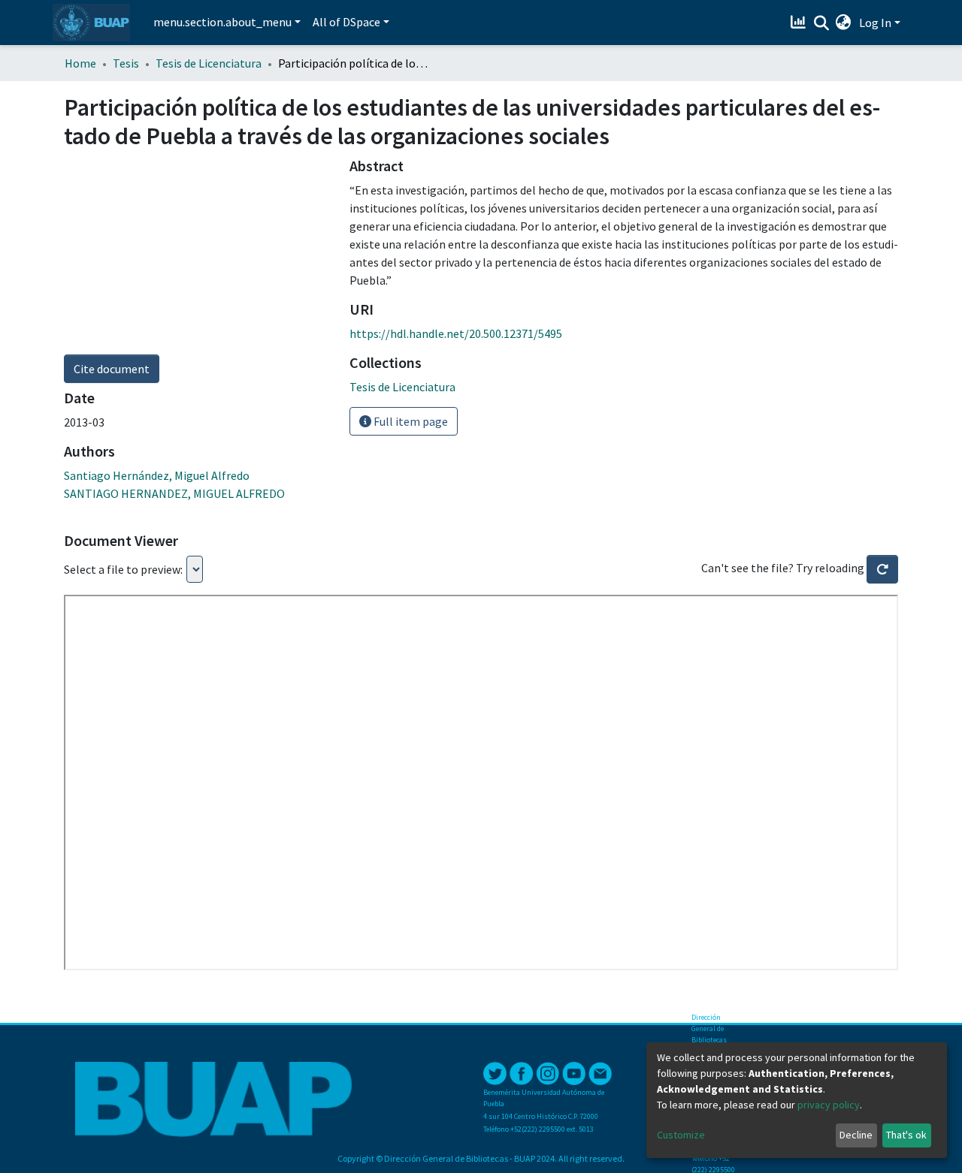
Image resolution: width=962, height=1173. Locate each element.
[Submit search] (821, 23)
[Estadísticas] (800, 23)
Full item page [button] (409, 421)
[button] (843, 23)
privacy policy (828, 1104)
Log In (875, 22)
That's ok (906, 1134)
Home (80, 63)
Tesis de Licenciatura (209, 63)
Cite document (112, 368)
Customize (681, 1134)
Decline (856, 1134)
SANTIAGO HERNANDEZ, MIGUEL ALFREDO (174, 493)
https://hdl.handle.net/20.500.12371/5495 (455, 333)
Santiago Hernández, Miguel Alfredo (157, 475)
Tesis (126, 63)
